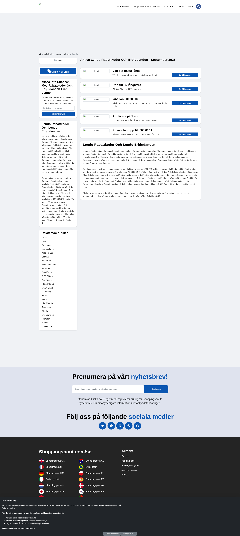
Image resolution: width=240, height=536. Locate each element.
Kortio (44, 296)
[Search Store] (198, 6)
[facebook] (111, 426)
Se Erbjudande (185, 75)
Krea (44, 241)
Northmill (46, 323)
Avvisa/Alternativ (112, 534)
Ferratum (46, 319)
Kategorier (169, 6)
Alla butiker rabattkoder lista (56, 54)
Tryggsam (46, 307)
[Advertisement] (120, 34)
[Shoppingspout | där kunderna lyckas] (51, 6)
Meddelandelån (49, 264)
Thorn (44, 299)
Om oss (125, 456)
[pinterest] (128, 426)
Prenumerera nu (58, 114)
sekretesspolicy (129, 470)
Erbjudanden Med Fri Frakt (147, 6)
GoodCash (47, 272)
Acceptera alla (128, 534)
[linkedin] (120, 426)
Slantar (45, 311)
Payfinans (46, 245)
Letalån (45, 257)
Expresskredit (48, 249)
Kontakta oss (128, 461)
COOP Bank (47, 276)
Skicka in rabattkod (60, 72)
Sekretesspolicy (8, 508)
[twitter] (102, 426)
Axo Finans (47, 280)
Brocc (44, 237)
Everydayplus (48, 315)
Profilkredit (47, 268)
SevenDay (46, 261)
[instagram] (137, 426)
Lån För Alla (47, 303)
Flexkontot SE (48, 284)
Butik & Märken (186, 6)
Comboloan (47, 327)
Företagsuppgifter (130, 465)
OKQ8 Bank (47, 288)
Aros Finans (47, 253)
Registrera (156, 389)
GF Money (46, 292)
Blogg (124, 474)
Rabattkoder (123, 6)
